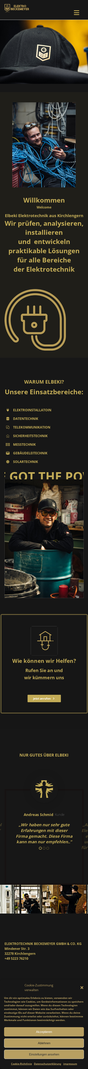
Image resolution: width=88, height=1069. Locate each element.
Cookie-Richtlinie (21, 1064)
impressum (70, 1064)
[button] (82, 988)
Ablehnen (44, 1043)
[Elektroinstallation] (17, 8)
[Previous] (15, 820)
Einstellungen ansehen (44, 1054)
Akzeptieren (44, 1032)
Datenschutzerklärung (47, 1064)
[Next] (73, 820)
